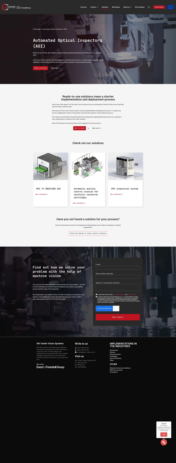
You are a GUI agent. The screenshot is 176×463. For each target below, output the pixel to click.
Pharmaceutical (115, 354)
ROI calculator (140, 7)
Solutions (105, 7)
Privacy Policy (131, 294)
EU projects (114, 372)
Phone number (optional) (104, 274)
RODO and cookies (116, 370)
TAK (164, 434)
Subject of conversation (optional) (108, 283)
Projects (93, 7)
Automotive (114, 350)
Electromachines (115, 358)
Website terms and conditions (120, 368)
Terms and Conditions (119, 294)
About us (126, 7)
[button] (164, 442)
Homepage (37, 29)
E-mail (98, 264)
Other (112, 360)
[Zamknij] (171, 421)
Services (84, 7)
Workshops (116, 7)
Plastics (112, 352)
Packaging (113, 356)
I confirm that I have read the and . (116, 294)
